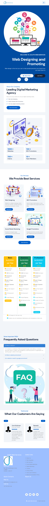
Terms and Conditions (31, 472)
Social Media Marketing (12, 229)
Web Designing (10, 200)
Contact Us (8, 300)
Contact (28, 468)
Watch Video (11, 37)
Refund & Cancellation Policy (32, 474)
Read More (9, 209)
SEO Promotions (32, 200)
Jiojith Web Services (32, 501)
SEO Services (29, 462)
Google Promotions (33, 229)
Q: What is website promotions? (13, 355)
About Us (28, 458)
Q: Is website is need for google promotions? (16, 358)
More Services (24, 242)
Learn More (23, 37)
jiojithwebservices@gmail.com (10, 482)
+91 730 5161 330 (8, 486)
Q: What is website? (10, 345)
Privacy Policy (29, 470)
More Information (13, 107)
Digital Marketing (30, 466)
